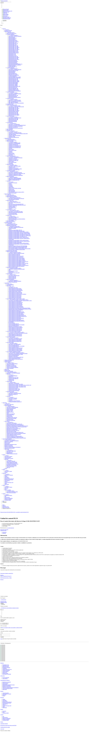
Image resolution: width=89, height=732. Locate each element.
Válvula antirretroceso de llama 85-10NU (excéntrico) (17, 294)
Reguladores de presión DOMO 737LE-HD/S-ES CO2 (18, 236)
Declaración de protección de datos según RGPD (8, 725)
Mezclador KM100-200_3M (13, 79)
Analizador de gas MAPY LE (13, 167)
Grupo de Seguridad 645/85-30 (14, 323)
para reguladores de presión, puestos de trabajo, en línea (16, 298)
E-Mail (1, 632)
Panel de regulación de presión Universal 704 (16, 256)
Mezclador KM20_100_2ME (13, 46)
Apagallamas (10, 283)
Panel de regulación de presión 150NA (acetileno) (17, 259)
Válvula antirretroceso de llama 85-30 (15, 319)
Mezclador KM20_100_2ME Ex (14, 47)
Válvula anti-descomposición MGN (14, 358)
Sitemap (1, 721)
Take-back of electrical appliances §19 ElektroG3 (13, 447)
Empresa (3, 454)
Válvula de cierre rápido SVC (13, 378)
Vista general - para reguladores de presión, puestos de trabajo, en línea (20, 300)
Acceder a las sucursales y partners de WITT (15, 627)
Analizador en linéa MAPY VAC (14, 169)
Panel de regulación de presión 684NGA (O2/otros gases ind (18, 265)
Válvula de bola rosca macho (13, 387)
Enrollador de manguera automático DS (15, 401)
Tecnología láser (9, 415)
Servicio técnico (7, 443)
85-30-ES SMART (12, 322)
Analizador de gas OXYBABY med (14, 147)
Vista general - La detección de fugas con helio (16, 106)
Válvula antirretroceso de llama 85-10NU (15, 293)
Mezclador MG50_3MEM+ (13, 85)
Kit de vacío (11, 203)
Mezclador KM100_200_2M (13, 50)
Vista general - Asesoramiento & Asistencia (12, 440)
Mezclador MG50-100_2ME (13, 56)
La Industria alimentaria (10, 67)
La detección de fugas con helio (12, 104)
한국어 (7, 14)
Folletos (3, 699)
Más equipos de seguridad (9, 371)
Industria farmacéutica (10, 414)
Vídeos (6, 483)
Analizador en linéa (12, 136)
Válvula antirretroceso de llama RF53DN (15, 303)
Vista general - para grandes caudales (15, 344)
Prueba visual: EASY (10, 200)
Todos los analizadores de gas (11, 140)
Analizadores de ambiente (11, 170)
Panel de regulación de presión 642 (14, 254)
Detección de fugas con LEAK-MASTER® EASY (15, 432)
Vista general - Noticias (8, 487)
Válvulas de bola (9, 381)
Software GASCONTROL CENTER (15, 188)
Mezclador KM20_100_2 (13, 42)
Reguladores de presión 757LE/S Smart (15, 242)
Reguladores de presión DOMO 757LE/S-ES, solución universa (19, 241)
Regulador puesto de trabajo (13, 270)
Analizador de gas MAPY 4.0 (13, 159)
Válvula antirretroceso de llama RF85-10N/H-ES (17, 312)
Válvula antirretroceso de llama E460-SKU (16, 290)
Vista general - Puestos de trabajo (14, 275)
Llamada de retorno (3, 602)
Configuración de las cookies (5, 727)
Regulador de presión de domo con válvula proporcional (18, 245)
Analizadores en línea (10, 164)
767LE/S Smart (11, 244)
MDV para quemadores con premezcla (15, 101)
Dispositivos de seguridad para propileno (15, 326)
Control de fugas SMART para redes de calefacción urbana (16, 437)
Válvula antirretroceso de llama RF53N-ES (16, 302)
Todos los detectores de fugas (11, 195)
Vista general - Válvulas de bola (14, 383)
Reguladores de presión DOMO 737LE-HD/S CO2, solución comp (20, 235)
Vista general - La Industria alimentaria (15, 69)
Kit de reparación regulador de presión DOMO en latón (18, 247)
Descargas (4, 473)
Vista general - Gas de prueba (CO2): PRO (16, 211)
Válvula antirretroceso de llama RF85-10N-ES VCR (17, 315)
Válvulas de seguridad (8, 360)
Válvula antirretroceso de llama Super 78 (15, 329)
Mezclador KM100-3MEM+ (13, 83)
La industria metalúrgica (10, 34)
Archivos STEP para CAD (9, 482)
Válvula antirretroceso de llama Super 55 (15, 328)
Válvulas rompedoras (10, 368)
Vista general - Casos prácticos (12, 423)
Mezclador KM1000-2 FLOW (14, 51)
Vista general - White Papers (11, 450)
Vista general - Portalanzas (13, 375)
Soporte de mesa (11, 153)
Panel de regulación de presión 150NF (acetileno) (17, 258)
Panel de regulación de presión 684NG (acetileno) (17, 262)
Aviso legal (2, 728)
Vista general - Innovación (11, 461)
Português (8, 18)
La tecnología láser (10, 122)
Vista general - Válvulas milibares (12, 363)
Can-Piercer (11, 152)
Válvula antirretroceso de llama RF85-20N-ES (16, 318)
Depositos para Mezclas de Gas (14, 137)
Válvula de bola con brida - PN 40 (14, 389)
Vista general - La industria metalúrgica (15, 36)
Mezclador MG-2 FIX (12, 53)
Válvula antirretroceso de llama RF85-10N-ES (16, 311)
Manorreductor (11, 271)
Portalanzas (8, 373)
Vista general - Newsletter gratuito (12, 491)
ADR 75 (10, 229)
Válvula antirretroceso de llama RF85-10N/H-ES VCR (18, 316)
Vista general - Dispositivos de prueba (15, 393)
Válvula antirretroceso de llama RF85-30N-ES (16, 320)
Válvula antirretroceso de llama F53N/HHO (16, 309)
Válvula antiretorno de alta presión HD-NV (16, 359)
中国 (6, 12)
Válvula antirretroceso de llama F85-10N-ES (16, 313)
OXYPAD (10, 148)
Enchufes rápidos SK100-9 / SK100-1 (15, 291)
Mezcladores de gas (8, 31)
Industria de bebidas (10, 410)
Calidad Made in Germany (9, 458)
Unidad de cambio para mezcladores (14, 135)
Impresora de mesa (12, 190)
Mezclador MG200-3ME (13, 62)
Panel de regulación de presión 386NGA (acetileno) (17, 260)
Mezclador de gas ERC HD (13, 127)
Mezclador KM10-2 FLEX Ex (14, 41)
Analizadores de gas (8, 138)
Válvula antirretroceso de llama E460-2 (15, 288)
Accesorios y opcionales (10, 130)
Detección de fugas (8, 193)
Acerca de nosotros (8, 457)
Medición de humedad (10, 176)
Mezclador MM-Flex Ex (13, 39)
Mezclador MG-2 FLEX (13, 55)
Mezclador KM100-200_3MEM (14, 81)
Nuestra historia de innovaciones (12, 462)
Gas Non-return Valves (10, 466)
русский (7, 16)
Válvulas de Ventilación (10, 364)
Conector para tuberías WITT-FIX (14, 400)
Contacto (3, 493)
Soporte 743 (11, 395)
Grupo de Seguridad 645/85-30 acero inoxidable (16, 324)
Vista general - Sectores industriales (12, 407)
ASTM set (10, 208)
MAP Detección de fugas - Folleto (6, 577)
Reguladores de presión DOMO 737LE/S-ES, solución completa (19, 232)
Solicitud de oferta (3, 530)
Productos (4, 28)
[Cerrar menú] (18, 35)
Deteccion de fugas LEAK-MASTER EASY (16, 204)
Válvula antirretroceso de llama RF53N (15, 301)
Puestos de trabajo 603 (12, 277)
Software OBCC (11, 149)
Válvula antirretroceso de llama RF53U (15, 340)
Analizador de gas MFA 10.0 (13, 160)
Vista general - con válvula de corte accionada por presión (18, 333)
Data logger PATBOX (10, 220)
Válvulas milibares (8, 361)
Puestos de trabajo (9, 273)
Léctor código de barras (12, 150)
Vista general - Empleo (8, 471)
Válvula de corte (11, 380)
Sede (5, 496)
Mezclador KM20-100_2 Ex (13, 43)
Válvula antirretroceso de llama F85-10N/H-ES (16, 314)
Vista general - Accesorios (13, 182)
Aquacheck (10, 151)
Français (7, 11)
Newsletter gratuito (8, 489)
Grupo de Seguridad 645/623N (14, 325)
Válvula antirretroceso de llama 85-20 (15, 317)
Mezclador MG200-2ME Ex (13, 61)
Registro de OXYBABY (9, 445)
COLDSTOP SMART (12, 228)
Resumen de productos (8, 30)
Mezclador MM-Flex (12, 71)
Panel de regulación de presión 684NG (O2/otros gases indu (18, 263)
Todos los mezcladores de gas (11, 33)
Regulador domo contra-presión (12, 250)
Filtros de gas (7, 369)
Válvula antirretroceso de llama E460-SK (15, 289)
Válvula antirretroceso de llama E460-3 (15, 296)
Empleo (6, 468)
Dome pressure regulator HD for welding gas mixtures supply (17, 426)
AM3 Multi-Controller (12, 134)
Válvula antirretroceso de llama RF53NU (15, 292)
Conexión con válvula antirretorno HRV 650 (16, 357)
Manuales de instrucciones (9, 446)
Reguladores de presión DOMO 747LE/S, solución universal (18, 237)
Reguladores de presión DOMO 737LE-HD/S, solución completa (19, 233)
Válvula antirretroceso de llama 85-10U (15, 341)
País (1, 634)
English (7, 10)
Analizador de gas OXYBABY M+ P (15, 145)
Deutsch (7, 9)
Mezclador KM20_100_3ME (13, 48)
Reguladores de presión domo (11, 225)
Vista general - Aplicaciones (9, 404)
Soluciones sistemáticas (10, 279)
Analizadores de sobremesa (11, 155)
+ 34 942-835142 (3, 599)
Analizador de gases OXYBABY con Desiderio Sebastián (16, 433)
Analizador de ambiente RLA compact (15, 174)
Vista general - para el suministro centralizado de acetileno (18, 353)
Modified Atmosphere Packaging (12, 453)
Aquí (1, 638)
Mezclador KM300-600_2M (13, 88)
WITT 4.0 (8, 467)
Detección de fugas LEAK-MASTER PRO (16, 212)
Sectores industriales (8, 405)
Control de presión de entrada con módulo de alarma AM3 (18, 133)
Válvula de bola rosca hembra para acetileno (16, 384)
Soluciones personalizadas (11, 420)
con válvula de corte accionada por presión (13, 331)
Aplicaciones (4, 402)
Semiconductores (9, 452)
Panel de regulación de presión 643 (14, 255)
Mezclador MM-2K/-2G (13, 73)
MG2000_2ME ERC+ (12, 65)
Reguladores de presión (8, 222)
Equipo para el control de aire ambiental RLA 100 (17, 173)
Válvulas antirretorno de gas (7, 669)
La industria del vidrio (10, 98)
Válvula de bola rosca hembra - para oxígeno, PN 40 (17, 386)
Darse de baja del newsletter (11, 492)
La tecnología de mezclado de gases (12, 463)
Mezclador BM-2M (12, 37)
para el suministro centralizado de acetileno (13, 351)
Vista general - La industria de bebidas (15, 93)
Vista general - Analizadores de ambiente (15, 172)
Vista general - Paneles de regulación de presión (16, 253)
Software (6, 481)
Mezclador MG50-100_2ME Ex (14, 57)
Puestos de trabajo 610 (12, 278)
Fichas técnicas (7, 477)
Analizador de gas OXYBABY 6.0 (14, 143)
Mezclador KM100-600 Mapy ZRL (14, 86)
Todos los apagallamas (10, 284)
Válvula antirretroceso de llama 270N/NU (15, 349)
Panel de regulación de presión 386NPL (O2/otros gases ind (18, 261)
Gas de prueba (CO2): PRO (11, 209)
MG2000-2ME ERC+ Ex (13, 66)
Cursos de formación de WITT (10, 448)
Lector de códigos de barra (13, 214)
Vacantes (6, 472)
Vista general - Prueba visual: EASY (15, 202)
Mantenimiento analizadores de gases (11, 444)
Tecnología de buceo (10, 419)
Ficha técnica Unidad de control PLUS (6, 573)
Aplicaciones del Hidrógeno (11, 408)
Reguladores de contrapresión (11, 365)
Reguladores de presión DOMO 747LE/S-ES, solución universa (19, 238)
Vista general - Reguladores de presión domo (16, 227)
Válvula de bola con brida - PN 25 (14, 388)
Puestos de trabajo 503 (12, 276)
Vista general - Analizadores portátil (14, 142)
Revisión (10, 183)
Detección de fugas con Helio (11, 418)
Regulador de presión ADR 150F (14, 272)
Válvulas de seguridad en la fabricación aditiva (14, 436)
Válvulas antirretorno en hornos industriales (14, 434)
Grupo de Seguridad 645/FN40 (14, 355)
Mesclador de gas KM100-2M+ (14, 75)
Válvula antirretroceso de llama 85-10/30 (15, 348)
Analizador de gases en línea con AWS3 (15, 168)
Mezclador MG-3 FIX (12, 54)
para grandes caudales (10, 342)
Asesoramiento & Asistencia (7, 438)
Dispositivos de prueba (10, 391)
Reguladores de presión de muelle (12, 267)
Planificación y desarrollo (9, 441)
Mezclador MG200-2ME (13, 60)
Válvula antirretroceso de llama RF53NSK (16, 304)
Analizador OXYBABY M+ (13, 144)
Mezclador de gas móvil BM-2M (12, 429)
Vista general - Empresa (8, 456)
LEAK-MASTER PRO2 (13, 213)
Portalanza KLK (11, 379)
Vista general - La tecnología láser (14, 124)
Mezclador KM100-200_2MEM (14, 80)
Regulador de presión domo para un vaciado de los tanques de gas (17, 425)
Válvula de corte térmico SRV (13, 377)
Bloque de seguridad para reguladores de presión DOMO (18, 246)
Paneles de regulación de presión (12, 251)
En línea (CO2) (9, 215)
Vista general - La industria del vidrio (15, 100)
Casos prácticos (7, 421)
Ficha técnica (2, 529)
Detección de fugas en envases (12, 465)
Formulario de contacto (8, 495)
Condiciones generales (4, 723)
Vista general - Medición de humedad (15, 178)
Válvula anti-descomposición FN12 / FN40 (16, 354)
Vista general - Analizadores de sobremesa (15, 157)
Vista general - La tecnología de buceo (15, 117)
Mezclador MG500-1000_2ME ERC (15, 90)
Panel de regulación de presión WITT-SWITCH (16, 266)
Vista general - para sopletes (13, 287)
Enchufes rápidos (7, 370)
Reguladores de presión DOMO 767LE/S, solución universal (18, 243)
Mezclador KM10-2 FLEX (13, 40)
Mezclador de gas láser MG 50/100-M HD (16, 126)
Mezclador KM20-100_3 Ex (13, 45)
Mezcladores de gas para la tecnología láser (14, 428)
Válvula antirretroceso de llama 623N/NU (15, 350)
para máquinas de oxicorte (11, 336)
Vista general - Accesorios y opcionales (15, 132)
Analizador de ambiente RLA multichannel (16, 175)
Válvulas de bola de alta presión (14, 390)
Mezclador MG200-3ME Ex (13, 63)
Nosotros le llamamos (8, 499)
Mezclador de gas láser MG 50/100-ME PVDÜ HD (17, 125)
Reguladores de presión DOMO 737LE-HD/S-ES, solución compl (19, 234)
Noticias (3, 485)
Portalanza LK (11, 376)
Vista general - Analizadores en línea (14, 166)
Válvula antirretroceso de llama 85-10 (15, 310)
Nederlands (9, 17)
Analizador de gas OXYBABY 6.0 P (15, 146)
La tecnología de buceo (13, 116)
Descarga (1, 575)
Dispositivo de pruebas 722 (13, 394)
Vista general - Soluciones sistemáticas (15, 281)
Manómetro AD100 (12, 206)
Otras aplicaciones (10, 129)
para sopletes (9, 285)
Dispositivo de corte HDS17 (13, 356)
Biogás (8, 412)
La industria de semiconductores (12, 417)
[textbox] (6, 1)
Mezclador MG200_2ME (13, 87)
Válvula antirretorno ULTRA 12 (12, 435)
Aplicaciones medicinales (11, 413)
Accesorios (8, 180)
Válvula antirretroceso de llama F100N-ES (16, 327)
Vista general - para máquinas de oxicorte (15, 338)
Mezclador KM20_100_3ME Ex (14, 49)
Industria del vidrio (10, 416)
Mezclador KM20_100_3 (13, 44)
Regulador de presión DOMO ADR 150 (15, 230)
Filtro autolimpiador (12, 191)
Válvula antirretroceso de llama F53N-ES (15, 305)
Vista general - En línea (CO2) (14, 217)
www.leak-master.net (10, 527)
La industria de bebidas (10, 91)
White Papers (7, 449)
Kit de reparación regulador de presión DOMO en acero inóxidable (19, 248)
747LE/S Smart (11, 239)
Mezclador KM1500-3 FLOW (14, 52)
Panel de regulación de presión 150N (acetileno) (16, 257)
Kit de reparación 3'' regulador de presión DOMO (17, 249)
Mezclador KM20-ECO (12, 94)
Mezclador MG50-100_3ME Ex (14, 59)
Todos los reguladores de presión (12, 224)
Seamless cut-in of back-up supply (12, 427)
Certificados (6, 476)
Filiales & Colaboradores (9, 498)
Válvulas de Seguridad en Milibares (12, 367)
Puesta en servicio (7, 442)
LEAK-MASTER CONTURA (14, 199)
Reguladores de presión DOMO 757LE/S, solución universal (18, 240)
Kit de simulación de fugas (11, 221)
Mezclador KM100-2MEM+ (13, 82)
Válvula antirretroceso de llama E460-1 (15, 297)
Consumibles (11, 154)
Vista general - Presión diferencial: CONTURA (16, 198)
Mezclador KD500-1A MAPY (14, 111)
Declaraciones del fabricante (9, 478)
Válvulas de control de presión (11, 366)
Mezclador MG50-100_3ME (13, 58)
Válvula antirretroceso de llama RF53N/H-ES (16, 307)
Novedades (4, 711)
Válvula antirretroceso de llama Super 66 (15, 330)
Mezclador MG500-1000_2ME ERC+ (15, 64)
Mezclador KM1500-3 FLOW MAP (15, 77)
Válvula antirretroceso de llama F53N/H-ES (16, 306)
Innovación (6, 459)
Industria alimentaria (10, 409)
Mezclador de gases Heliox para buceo (13, 430)
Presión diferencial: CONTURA (12, 196)
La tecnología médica (10, 103)
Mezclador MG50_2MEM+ (13, 84)
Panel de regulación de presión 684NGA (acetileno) (17, 264)
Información (4, 532)
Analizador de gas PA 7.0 (13, 158)
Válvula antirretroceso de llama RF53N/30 (15, 347)
